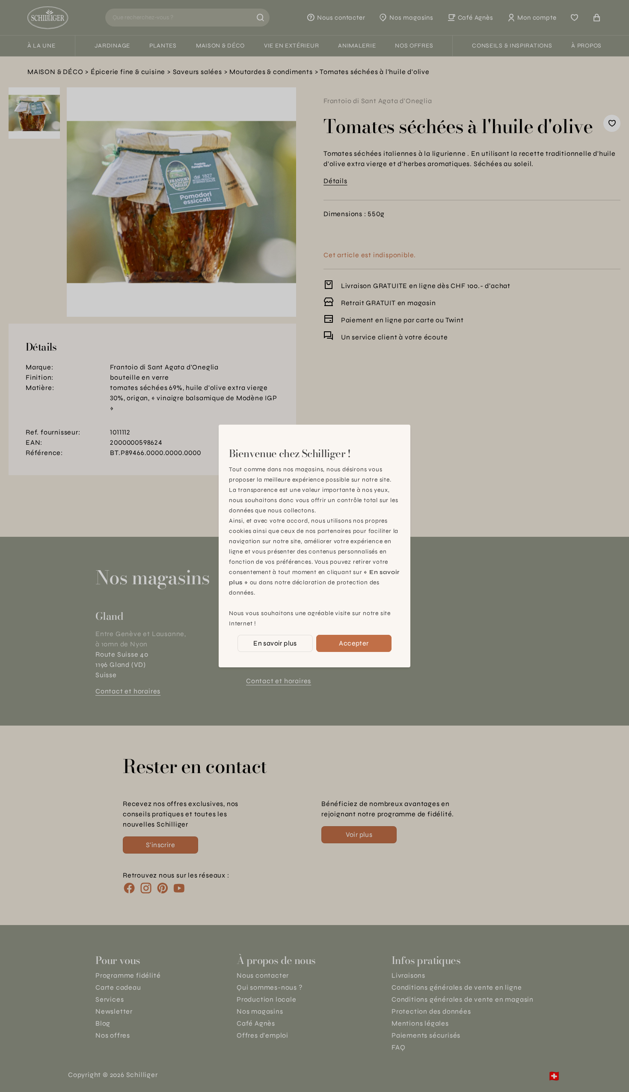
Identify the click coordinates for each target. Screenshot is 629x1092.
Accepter (353, 643)
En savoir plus (275, 643)
